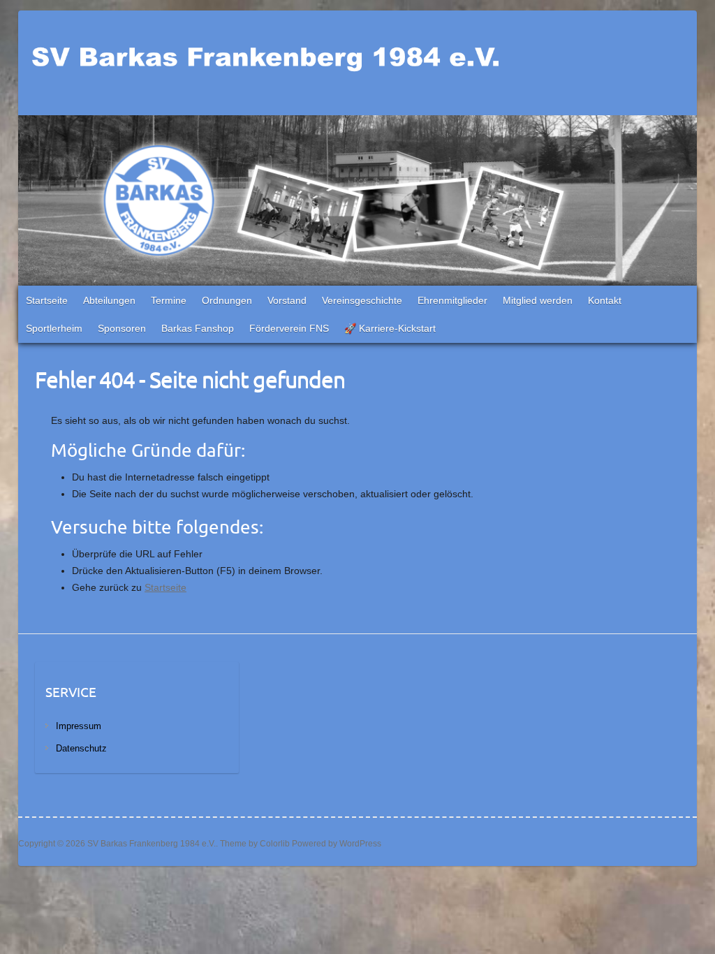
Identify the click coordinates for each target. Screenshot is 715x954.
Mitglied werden (538, 300)
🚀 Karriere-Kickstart (390, 328)
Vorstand (287, 300)
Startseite (47, 300)
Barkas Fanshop (197, 328)
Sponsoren (122, 328)
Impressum (78, 726)
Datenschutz (81, 748)
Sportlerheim (54, 328)
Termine (168, 300)
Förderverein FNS (289, 328)
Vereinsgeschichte (362, 300)
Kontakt (604, 300)
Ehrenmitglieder (452, 300)
